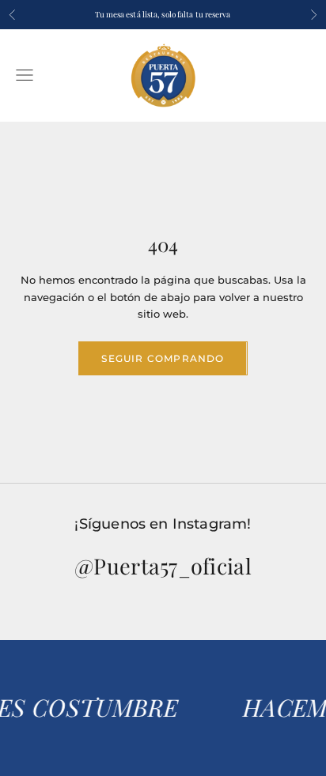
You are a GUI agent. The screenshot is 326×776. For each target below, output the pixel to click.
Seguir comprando (162, 358)
